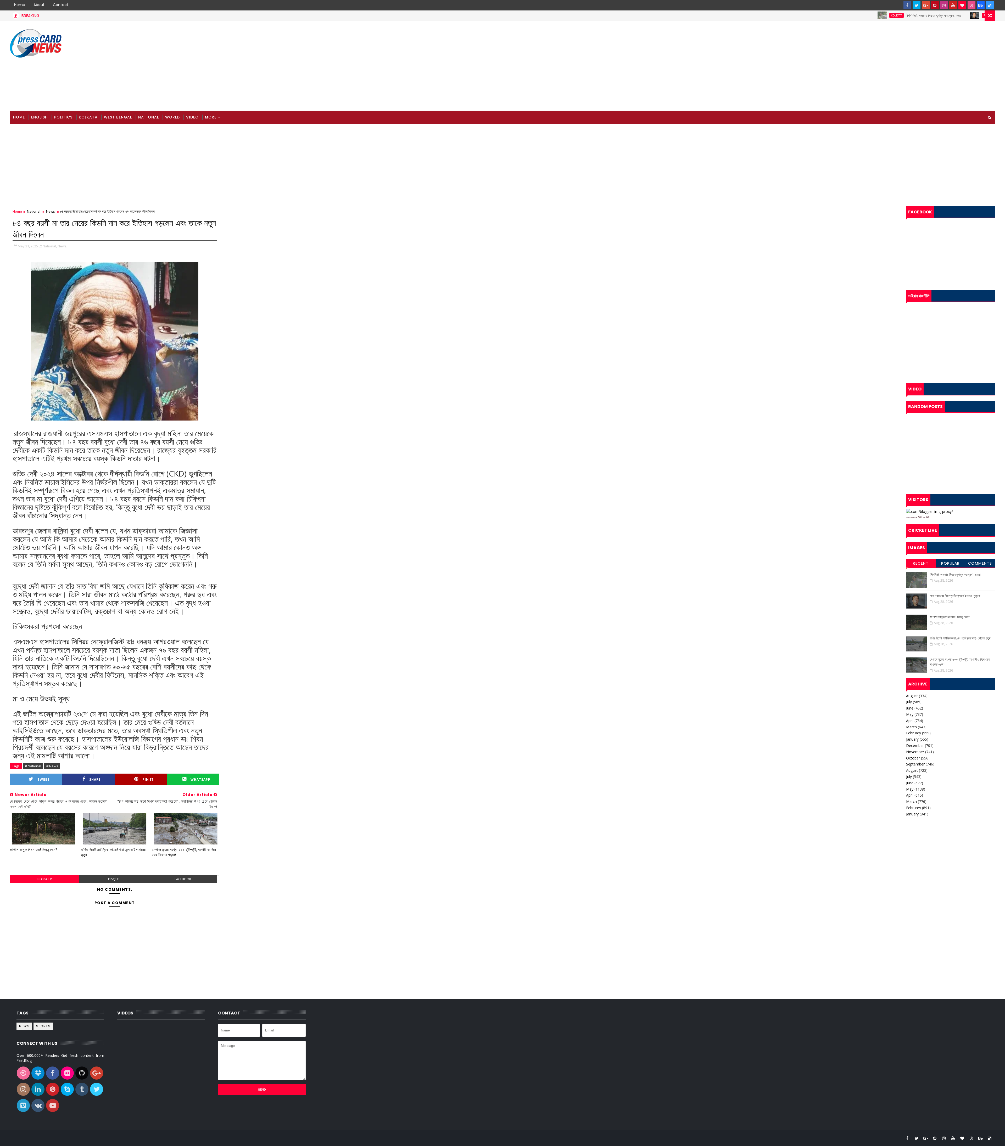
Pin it (148, 779)
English (39, 117)
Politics (937, 15)
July (909, 701)
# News (52, 766)
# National (33, 766)
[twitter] (916, 5)
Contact (60, 4)
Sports (43, 1026)
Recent (921, 563)
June (909, 708)
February (913, 732)
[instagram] (944, 5)
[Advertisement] (899, 66)
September (915, 764)
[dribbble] (971, 5)
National (148, 117)
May (909, 714)
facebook (183, 879)
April (909, 720)
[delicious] (990, 5)
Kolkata (844, 15)
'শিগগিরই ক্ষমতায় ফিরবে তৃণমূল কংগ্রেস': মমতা (882, 15)
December (915, 745)
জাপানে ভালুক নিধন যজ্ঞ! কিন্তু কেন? (33, 849)
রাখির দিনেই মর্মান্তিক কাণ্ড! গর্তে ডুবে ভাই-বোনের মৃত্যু (113, 852)
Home (19, 4)
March (911, 726)
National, (50, 246)
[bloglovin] (962, 5)
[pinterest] (935, 5)
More (210, 117)
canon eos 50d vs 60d (918, 517)
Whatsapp (200, 779)
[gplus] (926, 5)
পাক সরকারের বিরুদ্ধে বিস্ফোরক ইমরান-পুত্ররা (975, 15)
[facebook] (907, 5)
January (912, 739)
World (172, 117)
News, (62, 246)
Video (192, 117)
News (50, 211)
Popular (950, 563)
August (912, 695)
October (913, 758)
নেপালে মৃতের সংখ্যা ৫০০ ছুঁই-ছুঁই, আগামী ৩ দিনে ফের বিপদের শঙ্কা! (184, 852)
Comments (980, 563)
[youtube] (953, 5)
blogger (44, 879)
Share (95, 779)
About (39, 4)
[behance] (981, 5)
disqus (113, 879)
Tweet (43, 779)
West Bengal (118, 117)
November (915, 751)
